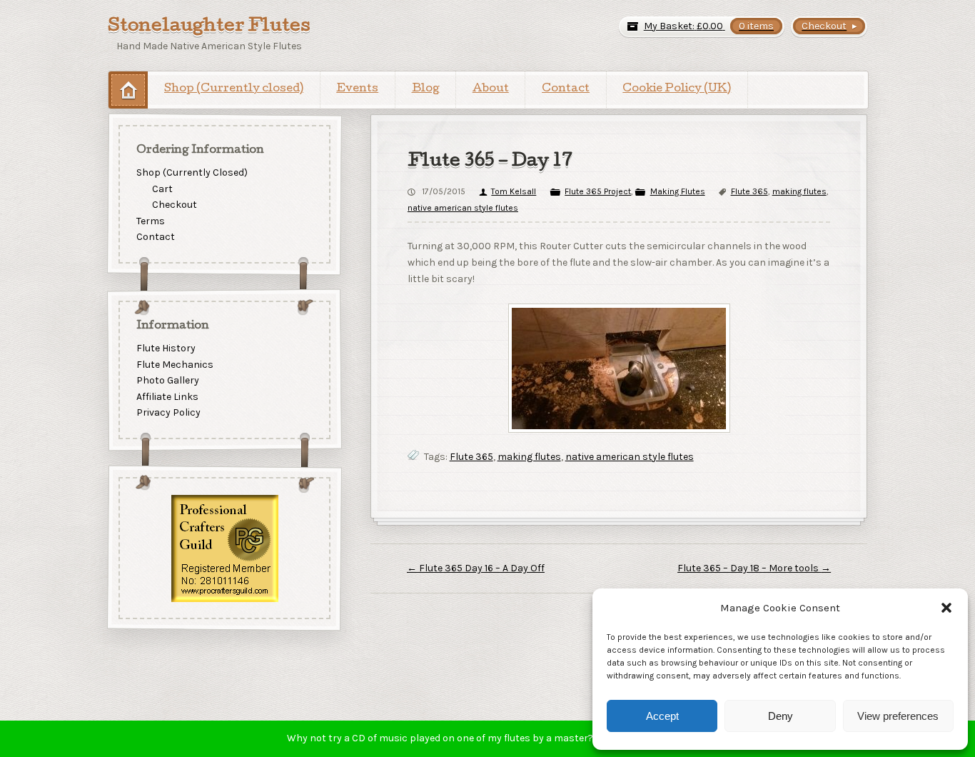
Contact (566, 89)
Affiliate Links (167, 397)
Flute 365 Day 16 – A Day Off (476, 568)
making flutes (799, 191)
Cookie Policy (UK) (676, 89)
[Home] (128, 89)
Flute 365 (749, 191)
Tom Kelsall (513, 191)
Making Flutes (677, 191)
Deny (780, 716)
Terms (150, 221)
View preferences (898, 716)
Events (357, 89)
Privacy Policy (168, 413)
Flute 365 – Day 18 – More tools (754, 568)
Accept (662, 716)
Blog (426, 89)
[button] (946, 608)
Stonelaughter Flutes (209, 27)
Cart (162, 188)
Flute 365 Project (598, 191)
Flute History (166, 348)
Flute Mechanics (174, 365)
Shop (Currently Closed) (192, 172)
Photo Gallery (167, 380)
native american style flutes (463, 208)
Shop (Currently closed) (233, 89)
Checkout (174, 205)
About (491, 89)
